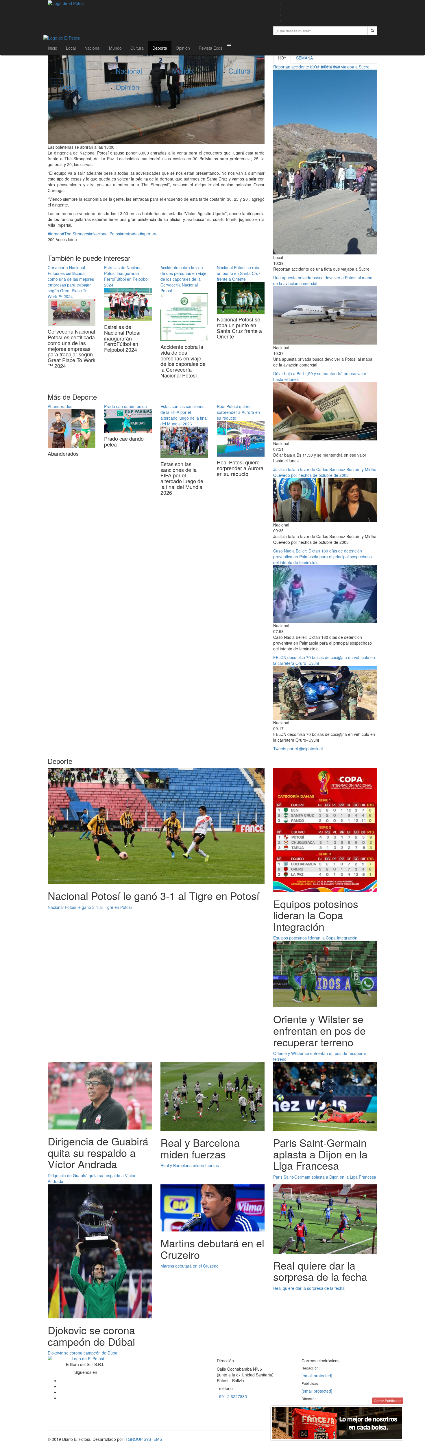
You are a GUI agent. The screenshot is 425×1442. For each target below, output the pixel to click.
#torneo (55, 234)
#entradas (130, 234)
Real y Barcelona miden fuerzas (189, 1165)
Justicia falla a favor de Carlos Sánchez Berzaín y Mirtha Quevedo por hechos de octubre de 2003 (324, 472)
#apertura (149, 234)
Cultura (137, 48)
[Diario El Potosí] (156, 3)
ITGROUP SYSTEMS (143, 1439)
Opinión (183, 48)
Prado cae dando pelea (125, 406)
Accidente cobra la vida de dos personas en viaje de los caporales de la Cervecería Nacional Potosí (183, 279)
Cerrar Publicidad (388, 1400)
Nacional (92, 48)
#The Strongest (76, 234)
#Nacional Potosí (105, 234)
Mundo (115, 48)
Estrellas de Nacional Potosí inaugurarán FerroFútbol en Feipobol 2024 (126, 276)
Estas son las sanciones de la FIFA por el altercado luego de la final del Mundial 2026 (184, 415)
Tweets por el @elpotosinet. (298, 748)
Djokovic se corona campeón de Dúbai (83, 1353)
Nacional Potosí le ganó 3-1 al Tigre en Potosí (90, 907)
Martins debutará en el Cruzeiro (189, 1266)
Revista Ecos (210, 48)
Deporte (159, 48)
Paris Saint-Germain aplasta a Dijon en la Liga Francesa (324, 1177)
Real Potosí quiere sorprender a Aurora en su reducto (238, 412)
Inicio (52, 48)
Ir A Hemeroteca (325, 66)
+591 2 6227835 (232, 1396)
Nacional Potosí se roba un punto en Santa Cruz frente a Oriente (238, 273)
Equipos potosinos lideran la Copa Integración (315, 938)
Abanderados (60, 406)
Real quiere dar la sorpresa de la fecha (309, 1288)
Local (71, 48)
